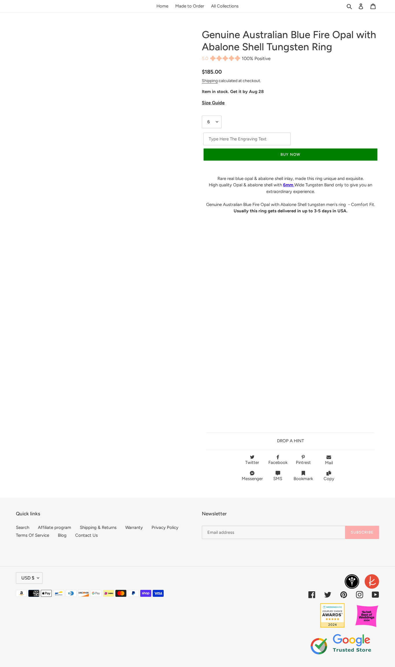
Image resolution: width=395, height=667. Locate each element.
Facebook (277, 462)
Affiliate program (54, 527)
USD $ (27, 577)
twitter (252, 462)
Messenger (252, 478)
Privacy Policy (165, 527)
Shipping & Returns (98, 527)
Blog (62, 535)
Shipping (210, 80)
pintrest (303, 462)
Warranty (134, 527)
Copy (329, 478)
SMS (277, 478)
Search (22, 527)
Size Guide (213, 102)
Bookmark (303, 478)
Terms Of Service (32, 535)
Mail (329, 462)
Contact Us (86, 535)
